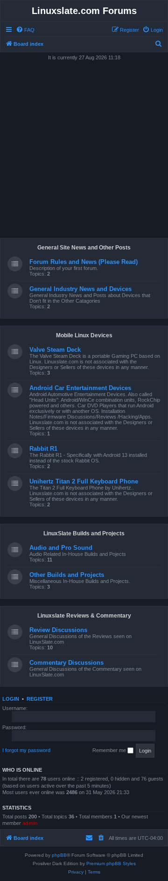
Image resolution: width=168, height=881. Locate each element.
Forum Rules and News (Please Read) (83, 261)
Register (40, 699)
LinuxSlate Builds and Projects (84, 533)
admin (30, 823)
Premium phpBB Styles (111, 863)
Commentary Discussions (66, 662)
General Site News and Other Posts (84, 247)
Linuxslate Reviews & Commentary (84, 615)
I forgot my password (26, 750)
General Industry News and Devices (80, 288)
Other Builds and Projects (66, 574)
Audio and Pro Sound (60, 547)
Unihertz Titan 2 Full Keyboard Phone (83, 481)
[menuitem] (25, 30)
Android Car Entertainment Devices (80, 387)
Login (10, 699)
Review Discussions (58, 629)
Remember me (109, 750)
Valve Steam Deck (55, 349)
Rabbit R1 (43, 448)
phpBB (59, 855)
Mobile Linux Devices (84, 335)
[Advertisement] (84, 148)
